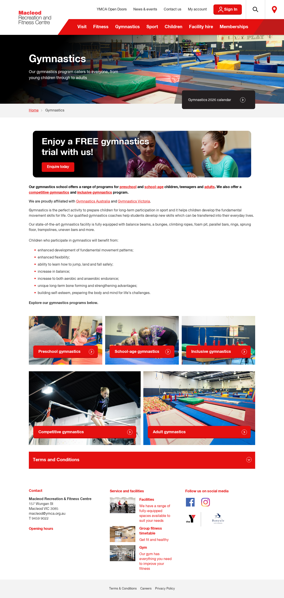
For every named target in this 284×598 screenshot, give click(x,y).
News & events (145, 9)
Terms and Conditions (56, 460)
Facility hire (201, 27)
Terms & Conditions (123, 588)
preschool (128, 187)
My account (197, 9)
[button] (255, 9)
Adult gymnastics (169, 432)
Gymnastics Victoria (134, 201)
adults (209, 187)
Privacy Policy (165, 588)
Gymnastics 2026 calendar (209, 100)
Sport (152, 27)
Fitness (100, 27)
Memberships (234, 27)
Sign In (230, 10)
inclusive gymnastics (94, 192)
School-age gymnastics (137, 352)
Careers (146, 588)
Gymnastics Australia (93, 201)
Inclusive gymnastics (211, 352)
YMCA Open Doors (112, 9)
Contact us (172, 9)
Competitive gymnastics (61, 432)
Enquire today (58, 167)
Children (173, 27)
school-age (154, 187)
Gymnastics (127, 27)
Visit (82, 27)
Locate (274, 9)
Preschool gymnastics (59, 352)
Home (34, 110)
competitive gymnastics (49, 192)
